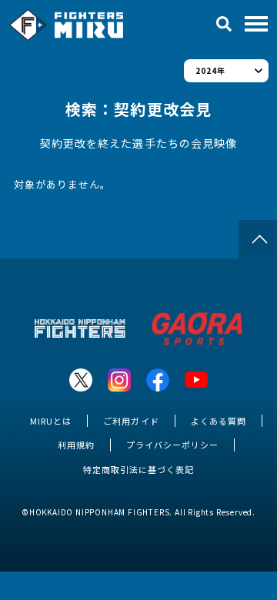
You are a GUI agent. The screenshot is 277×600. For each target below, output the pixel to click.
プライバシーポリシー (172, 444)
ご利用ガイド (131, 421)
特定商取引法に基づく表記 (138, 469)
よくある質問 (218, 421)
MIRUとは (51, 421)
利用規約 (76, 444)
